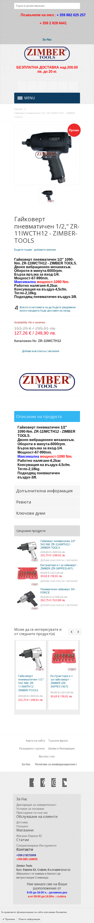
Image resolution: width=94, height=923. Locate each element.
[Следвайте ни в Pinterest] (40, 782)
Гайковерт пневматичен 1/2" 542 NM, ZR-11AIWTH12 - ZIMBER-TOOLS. (57, 544)
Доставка (22, 822)
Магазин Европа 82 (29, 836)
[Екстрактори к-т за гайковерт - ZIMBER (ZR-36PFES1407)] (27, 575)
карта (65, 869)
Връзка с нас (47, 756)
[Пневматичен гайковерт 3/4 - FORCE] (27, 599)
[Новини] (42, 85)
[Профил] (32, 85)
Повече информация (29, 919)
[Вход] (63, 85)
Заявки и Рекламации (61, 748)
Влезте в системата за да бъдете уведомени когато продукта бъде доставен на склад (48, 309)
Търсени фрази (58, 740)
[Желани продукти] (52, 85)
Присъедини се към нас (32, 812)
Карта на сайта (35, 740)
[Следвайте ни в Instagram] (51, 782)
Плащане (22, 826)
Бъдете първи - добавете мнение (35, 249)
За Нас (47, 39)
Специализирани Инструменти (36, 845)
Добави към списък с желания (59, 560)
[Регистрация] (73, 85)
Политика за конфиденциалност (56, 764)
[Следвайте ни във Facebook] (29, 782)
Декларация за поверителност (36, 804)
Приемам (10, 919)
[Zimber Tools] (47, 53)
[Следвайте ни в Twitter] (62, 782)
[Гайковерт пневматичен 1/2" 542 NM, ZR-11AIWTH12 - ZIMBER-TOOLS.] (27, 551)
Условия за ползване (30, 808)
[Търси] (77, 6)
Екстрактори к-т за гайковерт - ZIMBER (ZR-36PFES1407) (59, 567)
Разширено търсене (32, 748)
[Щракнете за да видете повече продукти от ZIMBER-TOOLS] (47, 382)
